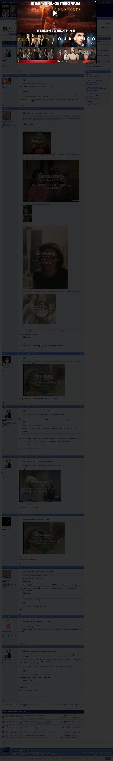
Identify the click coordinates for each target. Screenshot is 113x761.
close (96, 2)
